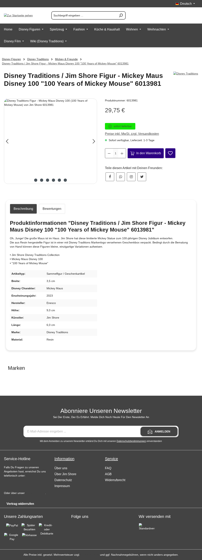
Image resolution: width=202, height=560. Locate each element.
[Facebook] (110, 177)
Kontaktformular (35, 493)
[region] (50, 141)
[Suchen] (121, 15)
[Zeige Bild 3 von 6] (47, 180)
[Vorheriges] (7, 141)
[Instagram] (131, 177)
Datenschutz (63, 480)
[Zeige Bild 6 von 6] (65, 180)
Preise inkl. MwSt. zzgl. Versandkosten (132, 133)
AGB (108, 474)
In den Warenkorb (148, 153)
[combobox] (83, 15)
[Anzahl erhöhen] (122, 153)
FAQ (108, 468)
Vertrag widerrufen (20, 503)
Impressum (62, 486)
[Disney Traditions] (185, 74)
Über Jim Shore (65, 474)
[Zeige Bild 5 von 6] (59, 180)
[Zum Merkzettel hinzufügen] (170, 153)
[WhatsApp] (120, 177)
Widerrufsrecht (115, 480)
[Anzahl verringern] (109, 153)
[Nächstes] (94, 141)
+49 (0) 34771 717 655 (22, 483)
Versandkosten (90, 554)
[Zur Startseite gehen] (23, 15)
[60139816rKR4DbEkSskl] (50, 141)
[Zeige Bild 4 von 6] (53, 180)
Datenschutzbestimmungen (131, 441)
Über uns (60, 468)
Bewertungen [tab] (52, 208)
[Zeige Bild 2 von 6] (41, 180)
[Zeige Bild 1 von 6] (35, 180)
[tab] (23, 209)
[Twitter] (142, 177)
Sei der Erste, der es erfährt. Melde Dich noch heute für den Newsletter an (101, 417)
